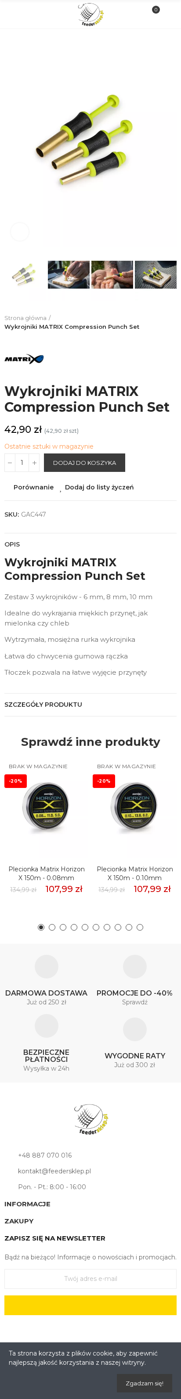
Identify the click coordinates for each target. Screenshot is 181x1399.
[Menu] (13, 14)
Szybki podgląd (66, 804)
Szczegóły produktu (43, 704)
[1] (90, 1305)
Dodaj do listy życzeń (99, 487)
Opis (12, 544)
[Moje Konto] (167, 14)
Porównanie (34, 487)
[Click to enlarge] (20, 232)
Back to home (172, 322)
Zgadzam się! (144, 1383)
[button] (13, 140)
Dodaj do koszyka (84, 462)
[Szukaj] (28, 14)
